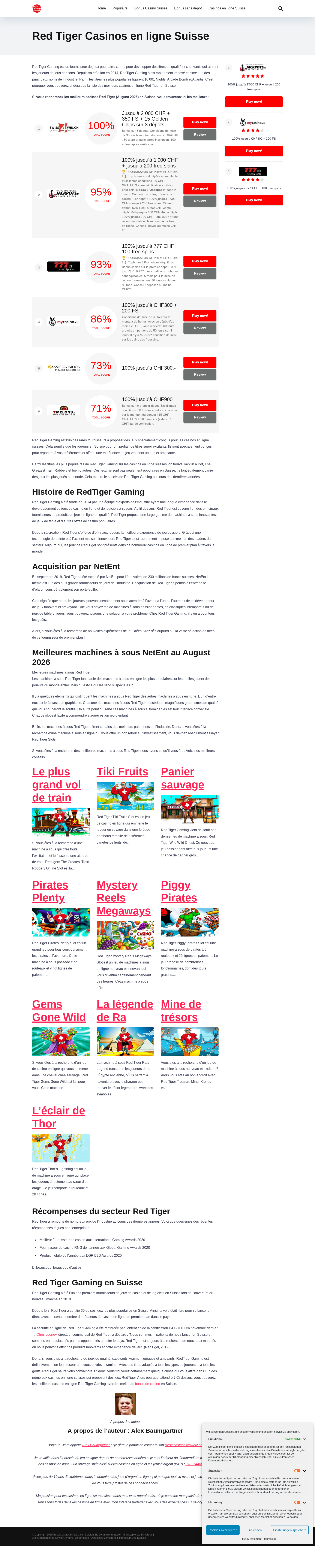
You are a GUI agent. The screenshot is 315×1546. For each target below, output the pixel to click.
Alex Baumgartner (96, 1445)
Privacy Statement (250, 1538)
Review (200, 134)
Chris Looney (46, 1334)
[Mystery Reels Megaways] (125, 946)
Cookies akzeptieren (222, 1530)
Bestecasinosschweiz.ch (183, 1445)
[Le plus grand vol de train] (61, 833)
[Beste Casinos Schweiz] (37, 7)
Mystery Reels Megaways (124, 898)
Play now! (200, 122)
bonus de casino (147, 1384)
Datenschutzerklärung (104, 1537)
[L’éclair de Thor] (61, 1159)
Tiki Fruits (122, 771)
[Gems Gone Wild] (61, 1053)
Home (101, 8)
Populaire (120, 8)
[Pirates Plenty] (61, 933)
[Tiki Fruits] (125, 807)
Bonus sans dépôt (188, 8)
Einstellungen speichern (289, 1530)
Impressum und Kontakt (132, 1537)
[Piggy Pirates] (190, 933)
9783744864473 (198, 1464)
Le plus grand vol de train (56, 784)
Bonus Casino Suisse (150, 8)
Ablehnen (255, 1530)
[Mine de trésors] (190, 1053)
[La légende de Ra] (125, 1053)
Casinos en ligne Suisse (227, 8)
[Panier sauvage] (190, 820)
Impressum (270, 1538)
